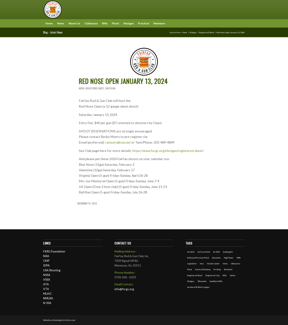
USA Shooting (51, 270)
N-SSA (47, 303)
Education (216, 258)
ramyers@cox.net (118, 142)
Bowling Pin (228, 252)
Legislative (192, 263)
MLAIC (47, 293)
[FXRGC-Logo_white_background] (144, 62)
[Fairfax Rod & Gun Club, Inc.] (52, 9)
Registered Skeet (95, 88)
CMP (46, 260)
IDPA (46, 265)
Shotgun (110, 88)
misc (202, 263)
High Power (229, 258)
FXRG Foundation (54, 251)
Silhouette (202, 281)
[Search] (243, 23)
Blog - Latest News (52, 32)
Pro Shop (217, 269)
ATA (46, 284)
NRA (46, 256)
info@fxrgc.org (124, 289)
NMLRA (48, 298)
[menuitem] (49, 23)
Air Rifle (216, 252)
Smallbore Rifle (216, 281)
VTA (46, 289)
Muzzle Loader (213, 263)
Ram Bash (228, 269)
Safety (232, 275)
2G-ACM (190, 252)
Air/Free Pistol (204, 252)
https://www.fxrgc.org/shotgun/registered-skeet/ (168, 151)
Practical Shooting (202, 269)
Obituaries (235, 263)
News (81, 88)
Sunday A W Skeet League (198, 287)
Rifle (225, 275)
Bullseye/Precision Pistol (198, 258)
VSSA (46, 279)
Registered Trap (213, 275)
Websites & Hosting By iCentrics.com (59, 320)
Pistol (189, 269)
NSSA (46, 275)
